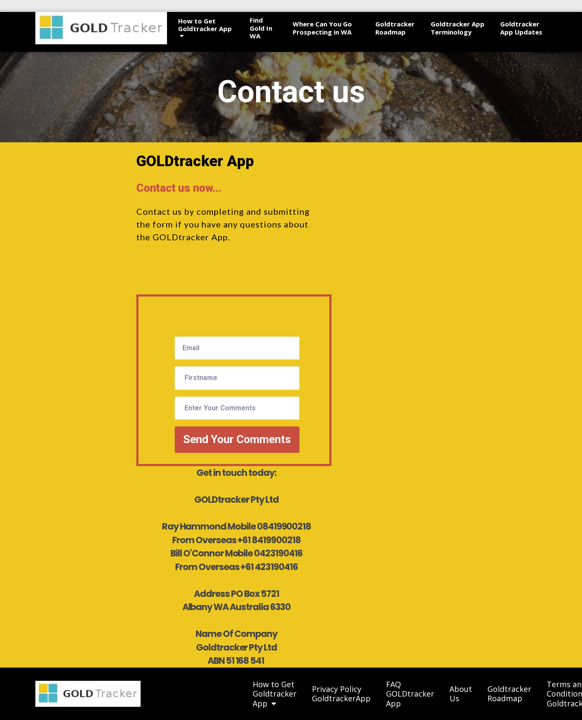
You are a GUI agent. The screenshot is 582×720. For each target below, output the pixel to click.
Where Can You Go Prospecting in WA (322, 28)
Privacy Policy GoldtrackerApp (341, 693)
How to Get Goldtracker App (205, 25)
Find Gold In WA (261, 28)
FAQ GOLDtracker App (410, 694)
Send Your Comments (237, 439)
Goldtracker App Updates (521, 28)
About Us (460, 693)
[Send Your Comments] (151, 380)
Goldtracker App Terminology (457, 28)
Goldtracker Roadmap (395, 28)
